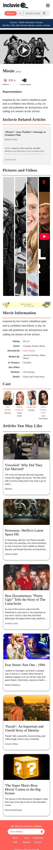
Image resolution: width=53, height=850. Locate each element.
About (15, 837)
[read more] (10, 159)
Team (26, 837)
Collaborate (38, 837)
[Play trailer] (24, 50)
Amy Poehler (29, 351)
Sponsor (26, 842)
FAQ (15, 842)
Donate (37, 842)
